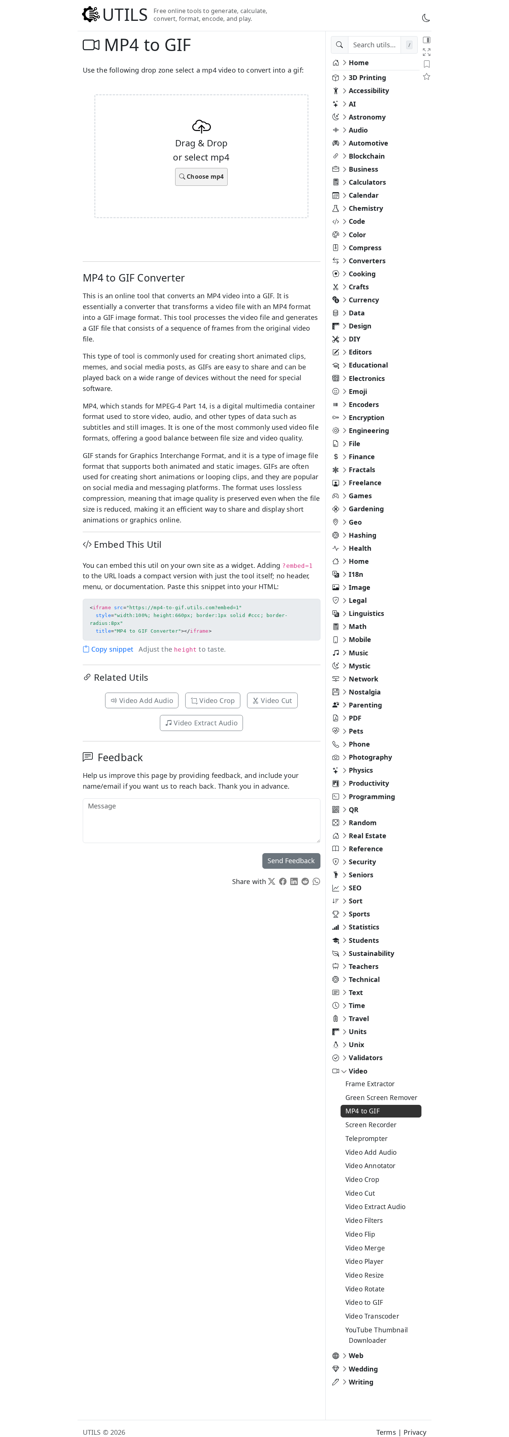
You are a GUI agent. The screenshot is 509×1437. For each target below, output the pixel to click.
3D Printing (367, 77)
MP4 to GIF (362, 1110)
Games (360, 495)
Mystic (359, 665)
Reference (366, 848)
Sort (356, 900)
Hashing (362, 535)
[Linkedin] (294, 881)
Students (364, 940)
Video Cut (275, 700)
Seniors (361, 874)
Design (360, 325)
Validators (366, 1057)
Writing (361, 1381)
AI (352, 103)
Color (357, 234)
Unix (356, 1044)
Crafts (359, 286)
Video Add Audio (145, 700)
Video (358, 1070)
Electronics (367, 378)
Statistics (364, 926)
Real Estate (367, 835)
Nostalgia (365, 691)
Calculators (367, 182)
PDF (355, 717)
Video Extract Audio (205, 722)
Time (357, 1005)
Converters (367, 260)
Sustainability (371, 953)
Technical (364, 979)
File (354, 443)
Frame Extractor (370, 1083)
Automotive (368, 143)
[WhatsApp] (316, 881)
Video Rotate (365, 1288)
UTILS (125, 14)
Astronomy (367, 116)
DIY (354, 338)
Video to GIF (364, 1302)
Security (362, 861)
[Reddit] (305, 881)
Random (363, 822)
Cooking (362, 273)
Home (359, 62)
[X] (271, 881)
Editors (360, 351)
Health (360, 548)
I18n (356, 574)
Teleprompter (366, 1138)
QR (353, 809)
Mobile (360, 639)
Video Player (364, 1261)
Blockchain (367, 156)
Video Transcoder (372, 1316)
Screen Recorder (371, 1124)
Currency (364, 299)
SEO (355, 887)
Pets (356, 731)
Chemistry (366, 208)
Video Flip (360, 1234)
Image (359, 587)
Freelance (365, 482)
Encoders (364, 404)
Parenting (365, 704)
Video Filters (364, 1220)
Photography (370, 757)
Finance (362, 456)
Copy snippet (111, 649)
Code (357, 221)
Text (356, 992)
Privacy (415, 1432)
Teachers (364, 966)
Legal (358, 600)
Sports (359, 913)
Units (358, 1031)
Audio (358, 129)
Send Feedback (291, 860)
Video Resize (364, 1275)
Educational (368, 364)
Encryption (367, 417)
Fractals (362, 469)
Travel (359, 1018)
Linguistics (366, 613)
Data (357, 312)
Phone (359, 744)
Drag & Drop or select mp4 (201, 159)
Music (358, 652)
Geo (355, 522)
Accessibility (369, 90)
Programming (372, 796)
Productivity (369, 783)
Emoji (358, 391)
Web (356, 1355)
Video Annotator (370, 1165)
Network (363, 678)
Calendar (364, 195)
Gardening (366, 508)
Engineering (369, 430)
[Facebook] (283, 881)
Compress (365, 247)
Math (358, 626)
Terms (386, 1432)
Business (363, 169)
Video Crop (216, 700)
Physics (361, 770)
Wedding (363, 1368)
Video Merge (365, 1247)
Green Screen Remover (381, 1097)
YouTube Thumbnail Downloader (376, 1335)
